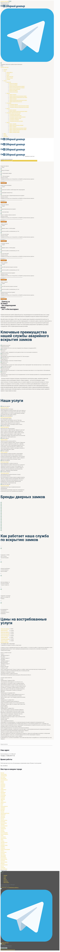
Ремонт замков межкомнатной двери (17, 129)
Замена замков (12, 94)
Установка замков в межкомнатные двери (19, 107)
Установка (8, 103)
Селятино (3, 793)
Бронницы (3, 821)
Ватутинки (3, 777)
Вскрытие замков (13, 83)
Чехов (2, 788)
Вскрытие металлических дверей (16, 86)
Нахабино (3, 846)
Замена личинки (13, 98)
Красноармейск (4, 832)
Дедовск (3, 824)
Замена (8, 93)
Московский (3, 778)
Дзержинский (4, 775)
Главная (5, 69)
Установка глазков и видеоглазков (17, 116)
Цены (5, 133)
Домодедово (4, 774)
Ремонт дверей (12, 123)
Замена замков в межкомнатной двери (18, 97)
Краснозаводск (4, 806)
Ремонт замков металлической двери (17, 128)
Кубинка (2, 850)
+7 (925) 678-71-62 (4, 4)
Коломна (3, 831)
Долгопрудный (4, 825)
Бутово (2, 782)
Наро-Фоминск (4, 868)
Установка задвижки (14, 119)
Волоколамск (4, 823)
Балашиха (3, 796)
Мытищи (2, 810)
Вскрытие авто (4, 630)
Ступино (2, 841)
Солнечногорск (4, 864)
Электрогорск (4, 820)
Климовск (3, 786)
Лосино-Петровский (5, 849)
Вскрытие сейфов (13, 90)
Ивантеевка (3, 855)
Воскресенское (4, 779)
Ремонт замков (12, 126)
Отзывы (8, 79)
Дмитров (3, 799)
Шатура (2, 818)
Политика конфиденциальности (8, 949)
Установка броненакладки (15, 115)
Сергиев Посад (4, 842)
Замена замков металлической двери (17, 96)
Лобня (2, 835)
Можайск (3, 809)
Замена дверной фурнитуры (15, 101)
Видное (2, 781)
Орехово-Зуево (4, 845)
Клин (2, 804)
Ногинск (2, 811)
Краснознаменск (4, 834)
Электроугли (3, 838)
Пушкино (3, 843)
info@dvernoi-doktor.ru (13, 887)
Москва (2, 772)
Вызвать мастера (4, 1)
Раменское (3, 814)
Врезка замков (12, 109)
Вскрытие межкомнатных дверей (16, 87)
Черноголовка (4, 861)
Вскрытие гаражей (13, 91)
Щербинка (3, 784)
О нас (5, 71)
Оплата (8, 73)
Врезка (8, 108)
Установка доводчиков (14, 114)
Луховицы (3, 807)
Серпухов (3, 816)
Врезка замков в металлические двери (18, 111)
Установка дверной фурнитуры (13, 112)
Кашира (2, 829)
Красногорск (3, 852)
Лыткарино (3, 836)
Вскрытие (8, 82)
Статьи (5, 135)
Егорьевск (3, 827)
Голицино (3, 797)
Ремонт (8, 122)
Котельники (3, 795)
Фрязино (3, 863)
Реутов (2, 866)
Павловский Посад (5, 813)
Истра (2, 803)
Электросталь (4, 859)
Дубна (2, 800)
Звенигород (3, 802)
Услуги (5, 80)
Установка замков (13, 104)
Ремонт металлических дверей (16, 125)
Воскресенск (3, 857)
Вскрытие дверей (13, 84)
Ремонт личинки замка (14, 132)
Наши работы (9, 72)
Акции (7, 75)
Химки (2, 839)
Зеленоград (3, 828)
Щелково (3, 860)
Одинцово (3, 867)
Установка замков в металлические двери (19, 105)
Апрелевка (3, 792)
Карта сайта (6, 882)
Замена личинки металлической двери (18, 100)
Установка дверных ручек (15, 118)
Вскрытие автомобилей (14, 89)
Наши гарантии (9, 76)
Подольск (3, 785)
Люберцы (3, 848)
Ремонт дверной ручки (14, 130)
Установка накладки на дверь (16, 121)
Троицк (2, 790)
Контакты (6, 136)
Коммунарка (3, 789)
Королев (3, 853)
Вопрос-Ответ (9, 77)
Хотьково (3, 817)
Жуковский (3, 856)
